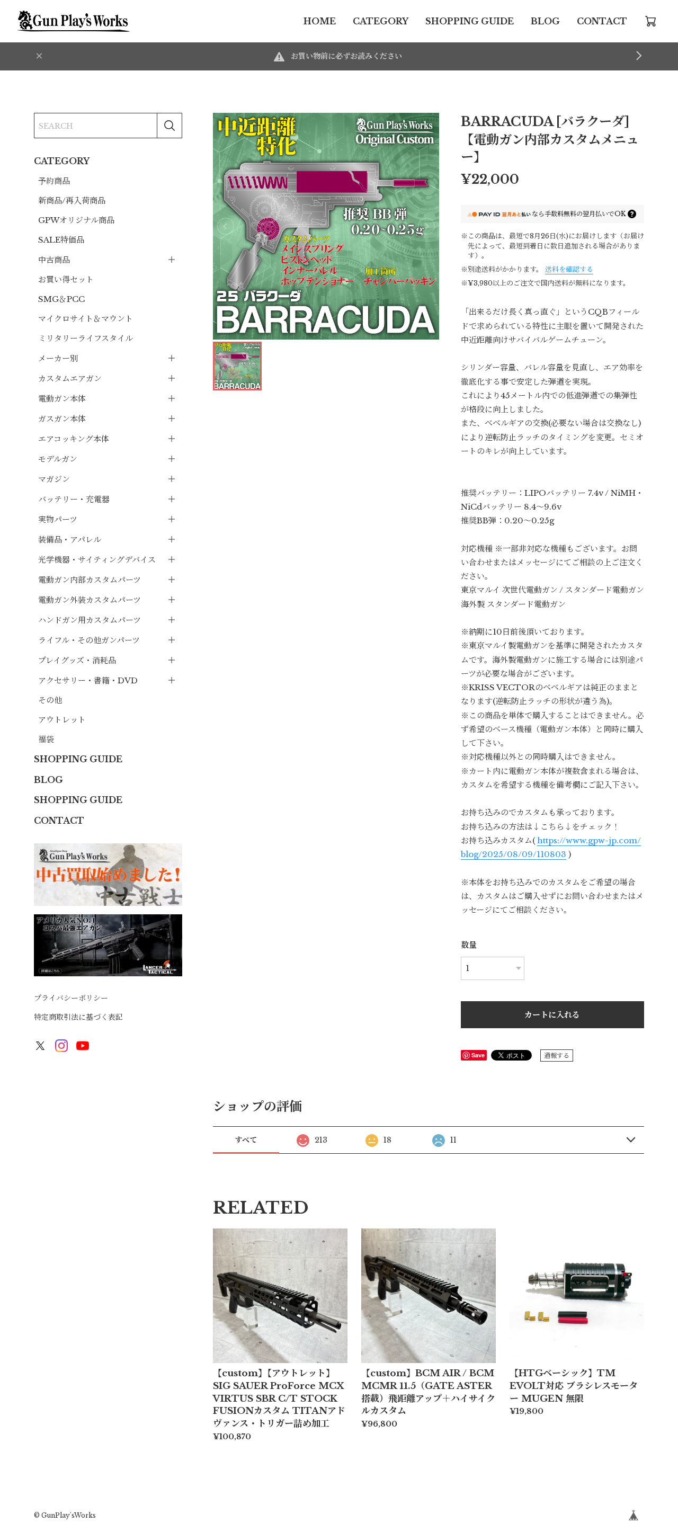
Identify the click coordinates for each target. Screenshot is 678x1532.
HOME (320, 21)
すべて (246, 1140)
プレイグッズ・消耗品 (77, 660)
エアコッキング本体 (73, 439)
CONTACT (602, 21)
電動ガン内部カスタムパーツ (89, 580)
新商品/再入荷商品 (71, 200)
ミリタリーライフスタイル (85, 338)
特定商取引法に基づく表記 (78, 1017)
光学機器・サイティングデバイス (97, 560)
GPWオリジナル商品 (76, 220)
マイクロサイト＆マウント (85, 319)
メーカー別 (58, 358)
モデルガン (57, 459)
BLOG (545, 21)
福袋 (46, 739)
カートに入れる (552, 1015)
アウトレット (62, 720)
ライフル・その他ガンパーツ (89, 640)
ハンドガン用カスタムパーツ (89, 620)
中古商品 (54, 260)
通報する (556, 1055)
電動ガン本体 (62, 399)
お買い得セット (66, 279)
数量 (469, 945)
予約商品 (54, 181)
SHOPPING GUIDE (469, 21)
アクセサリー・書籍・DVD (88, 680)
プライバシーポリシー (71, 998)
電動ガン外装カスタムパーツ (89, 600)
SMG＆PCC (61, 299)
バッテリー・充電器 (74, 499)
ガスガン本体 (62, 419)
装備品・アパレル (69, 540)
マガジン (54, 479)
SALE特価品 (61, 240)
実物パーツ (57, 519)
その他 (50, 700)
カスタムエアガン (70, 378)
